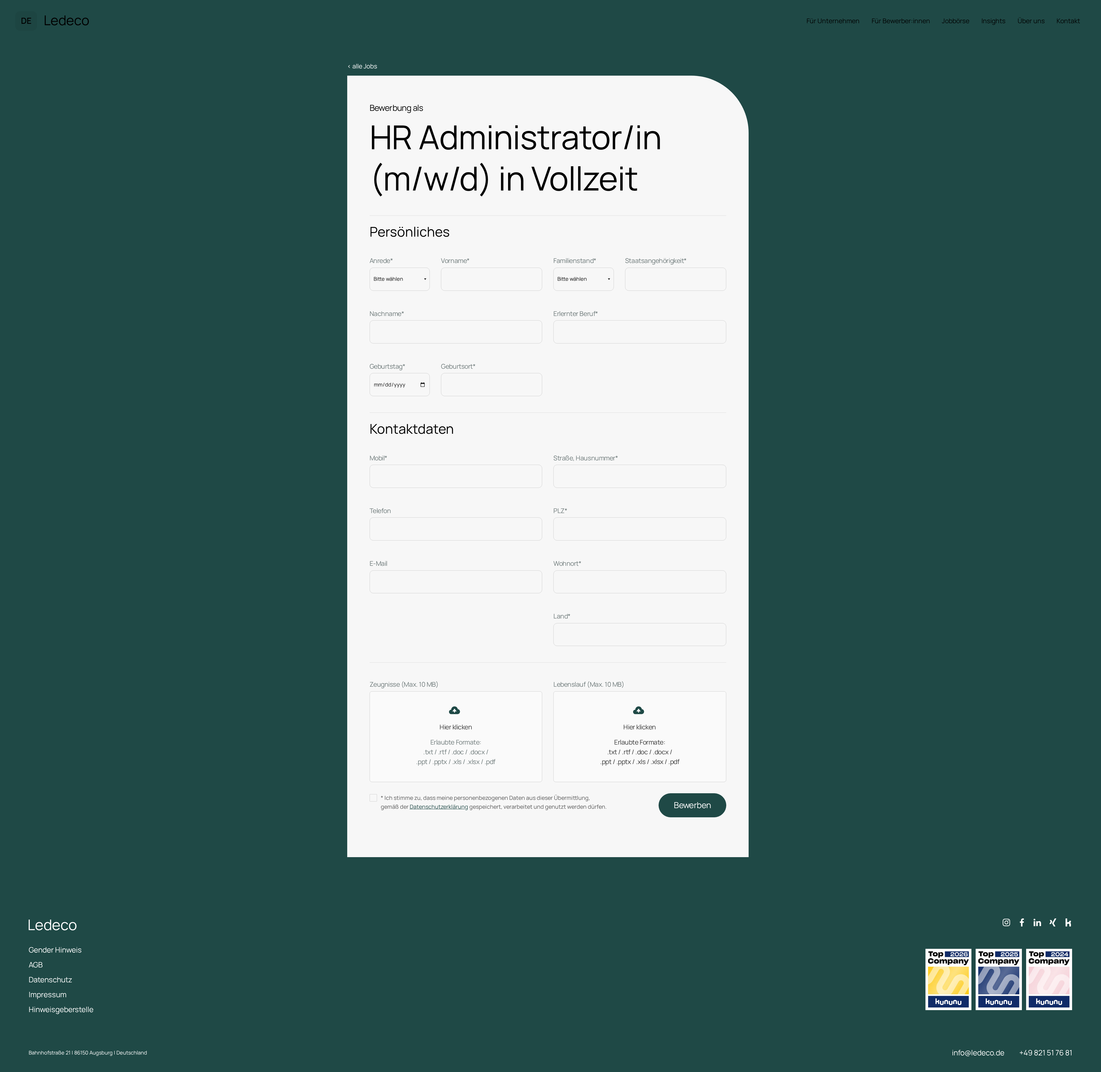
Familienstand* (574, 260)
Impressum (48, 994)
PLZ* (560, 510)
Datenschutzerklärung (439, 806)
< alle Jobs (362, 66)
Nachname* (387, 313)
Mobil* (378, 457)
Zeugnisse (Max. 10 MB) (404, 684)
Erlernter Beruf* (575, 313)
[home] (67, 20)
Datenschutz (50, 979)
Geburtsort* (458, 366)
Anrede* (381, 260)
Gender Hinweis (55, 950)
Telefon (380, 510)
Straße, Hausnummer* (585, 457)
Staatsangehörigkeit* (656, 260)
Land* (562, 616)
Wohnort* (567, 563)
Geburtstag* (387, 366)
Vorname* (455, 260)
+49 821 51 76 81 (1045, 1052)
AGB (36, 964)
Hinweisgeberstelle (61, 1009)
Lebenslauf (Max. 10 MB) (588, 684)
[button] (26, 21)
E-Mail (378, 563)
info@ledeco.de (978, 1052)
